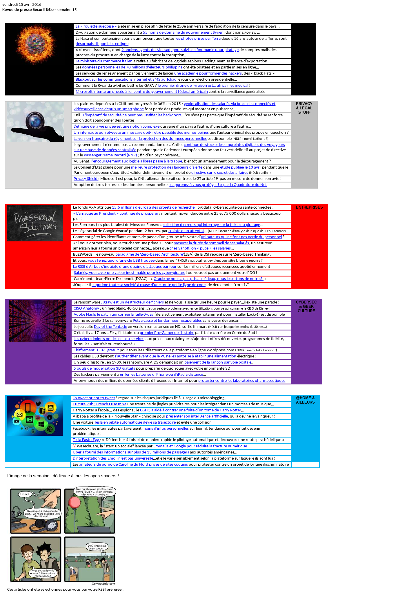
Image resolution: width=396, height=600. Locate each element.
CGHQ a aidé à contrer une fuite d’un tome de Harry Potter (190, 410)
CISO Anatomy (87, 308)
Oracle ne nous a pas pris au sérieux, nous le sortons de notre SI (209, 279)
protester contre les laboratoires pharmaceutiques (241, 381)
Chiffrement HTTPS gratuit (96, 350)
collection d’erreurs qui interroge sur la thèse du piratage (211, 225)
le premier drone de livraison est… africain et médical (203, 86)
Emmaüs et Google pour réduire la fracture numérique (200, 446)
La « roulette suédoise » (96, 26)
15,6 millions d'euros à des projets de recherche (153, 207)
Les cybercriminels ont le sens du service (108, 339)
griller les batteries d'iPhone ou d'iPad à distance (161, 375)
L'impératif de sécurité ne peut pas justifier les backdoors (132, 115)
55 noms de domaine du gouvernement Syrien (183, 32)
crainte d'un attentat (186, 231)
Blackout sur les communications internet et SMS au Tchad (126, 79)
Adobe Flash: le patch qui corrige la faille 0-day (114, 314)
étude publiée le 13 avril (240, 167)
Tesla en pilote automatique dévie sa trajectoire (135, 422)
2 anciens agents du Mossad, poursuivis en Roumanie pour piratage (180, 50)
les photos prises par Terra (198, 39)
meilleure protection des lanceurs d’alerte (166, 167)
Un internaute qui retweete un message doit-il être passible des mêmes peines (141, 133)
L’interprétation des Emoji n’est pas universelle (113, 458)
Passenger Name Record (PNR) (110, 155)
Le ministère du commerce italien (104, 61)
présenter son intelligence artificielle (197, 416)
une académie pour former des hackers (208, 73)
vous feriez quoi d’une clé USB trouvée (121, 261)
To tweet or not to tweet (94, 398)
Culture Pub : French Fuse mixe (99, 404)
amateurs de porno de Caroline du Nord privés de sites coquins (133, 464)
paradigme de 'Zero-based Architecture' (149, 254)
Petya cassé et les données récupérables (167, 321)
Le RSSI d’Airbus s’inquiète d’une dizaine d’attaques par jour (125, 267)
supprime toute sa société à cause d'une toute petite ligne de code (149, 285)
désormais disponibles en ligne (102, 44)
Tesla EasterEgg (86, 440)
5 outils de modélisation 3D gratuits (104, 368)
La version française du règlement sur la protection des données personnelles (140, 139)
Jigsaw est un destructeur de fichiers (132, 302)
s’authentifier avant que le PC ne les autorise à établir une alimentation (175, 356)
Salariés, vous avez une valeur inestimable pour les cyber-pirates (129, 273)
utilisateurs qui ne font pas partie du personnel (241, 237)
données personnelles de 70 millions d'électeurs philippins (132, 67)
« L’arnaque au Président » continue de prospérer (115, 214)
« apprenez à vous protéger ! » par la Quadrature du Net (218, 185)
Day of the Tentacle (110, 327)
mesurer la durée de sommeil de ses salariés (211, 243)
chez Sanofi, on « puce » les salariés (200, 248)
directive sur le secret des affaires (219, 173)
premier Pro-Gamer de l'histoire (167, 333)
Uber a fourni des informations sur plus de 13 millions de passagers (131, 452)
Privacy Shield (86, 179)
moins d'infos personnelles (165, 428)
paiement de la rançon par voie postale (217, 362)
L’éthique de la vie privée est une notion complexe (116, 126)
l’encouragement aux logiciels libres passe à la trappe (136, 161)
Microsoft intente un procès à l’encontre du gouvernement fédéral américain (142, 92)
